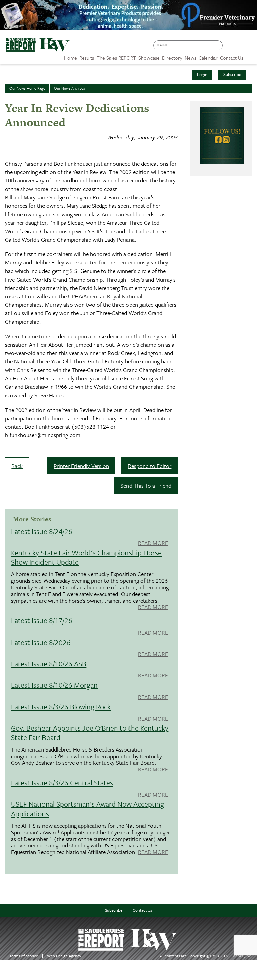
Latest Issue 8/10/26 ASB (48, 663)
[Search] (219, 45)
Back (17, 466)
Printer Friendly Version (81, 466)
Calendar (208, 57)
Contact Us (142, 910)
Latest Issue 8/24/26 (41, 531)
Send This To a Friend (145, 485)
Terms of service (23, 956)
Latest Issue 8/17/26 (41, 620)
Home (70, 57)
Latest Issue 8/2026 (41, 642)
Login (202, 74)
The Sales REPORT (116, 57)
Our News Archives (69, 88)
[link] (70, 56)
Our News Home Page (27, 88)
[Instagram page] (249, 47)
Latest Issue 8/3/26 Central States (62, 782)
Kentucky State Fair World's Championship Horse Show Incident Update (86, 557)
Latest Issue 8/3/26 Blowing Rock (61, 706)
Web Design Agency (64, 956)
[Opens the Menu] (250, 55)
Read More (153, 543)
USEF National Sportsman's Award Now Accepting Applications (87, 809)
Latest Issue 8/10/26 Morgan (54, 685)
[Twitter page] (239, 47)
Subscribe (232, 74)
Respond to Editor (149, 466)
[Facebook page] (229, 47)
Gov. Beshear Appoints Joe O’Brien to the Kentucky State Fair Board (89, 732)
